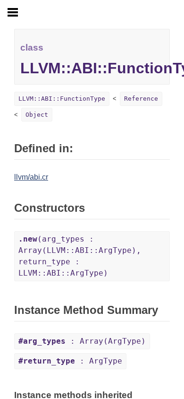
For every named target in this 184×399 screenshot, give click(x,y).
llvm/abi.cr (31, 177)
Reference (141, 98)
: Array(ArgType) (82, 341)
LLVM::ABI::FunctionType (61, 98)
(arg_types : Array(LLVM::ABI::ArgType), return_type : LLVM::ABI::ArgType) (79, 256)
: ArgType (70, 360)
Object (36, 114)
